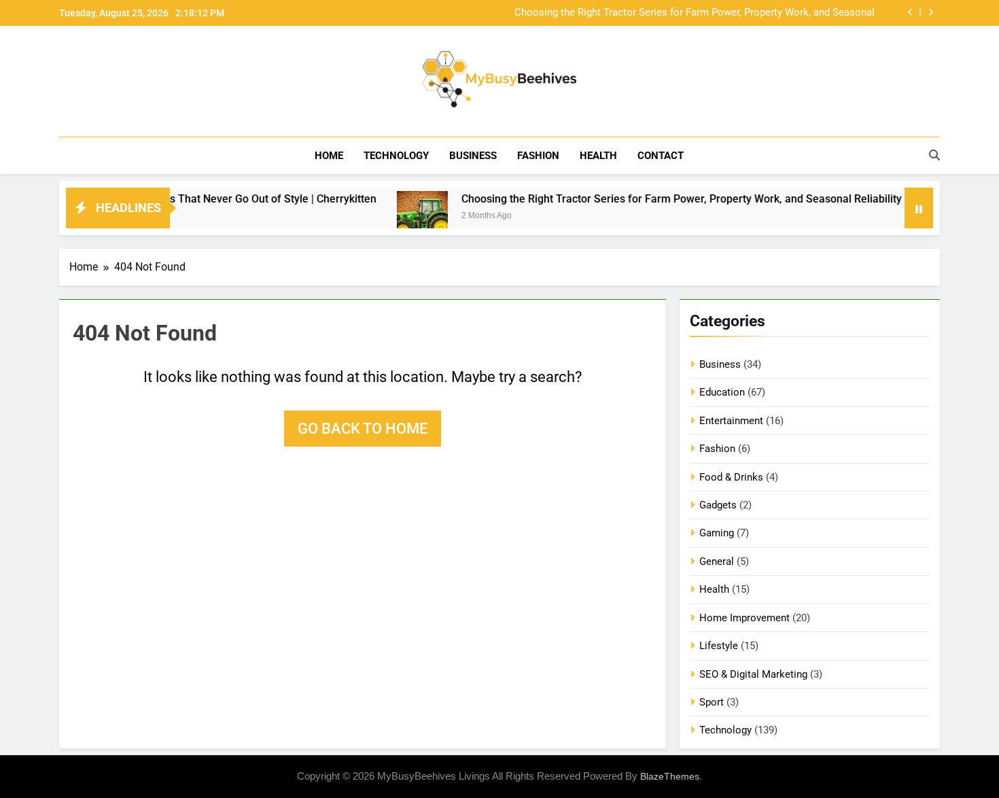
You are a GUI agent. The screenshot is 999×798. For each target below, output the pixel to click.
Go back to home (362, 428)
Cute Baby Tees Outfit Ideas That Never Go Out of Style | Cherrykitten (189, 198)
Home (329, 156)
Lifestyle (718, 646)
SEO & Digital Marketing (753, 674)
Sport (711, 702)
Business (473, 156)
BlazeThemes (669, 776)
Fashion (538, 156)
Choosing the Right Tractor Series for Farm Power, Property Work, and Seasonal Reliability (694, 12)
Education (722, 392)
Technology (396, 156)
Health (598, 156)
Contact (660, 156)
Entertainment (731, 421)
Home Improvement (744, 618)
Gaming (716, 533)
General (716, 561)
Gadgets (718, 505)
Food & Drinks (731, 477)
